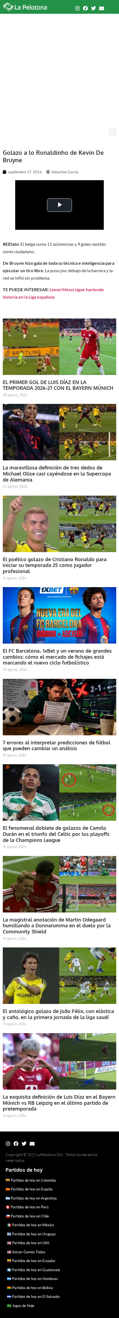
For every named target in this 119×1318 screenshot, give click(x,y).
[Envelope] (101, 8)
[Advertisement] (59, 66)
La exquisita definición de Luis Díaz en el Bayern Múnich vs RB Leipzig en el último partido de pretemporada (59, 1103)
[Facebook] (85, 8)
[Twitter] (93, 8)
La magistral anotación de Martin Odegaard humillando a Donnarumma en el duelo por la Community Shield (57, 926)
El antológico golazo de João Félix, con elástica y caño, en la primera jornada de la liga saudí (58, 1014)
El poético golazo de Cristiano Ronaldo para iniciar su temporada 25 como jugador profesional (55, 565)
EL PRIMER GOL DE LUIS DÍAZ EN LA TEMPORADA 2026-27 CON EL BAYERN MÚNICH (58, 385)
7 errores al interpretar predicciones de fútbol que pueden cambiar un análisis (56, 745)
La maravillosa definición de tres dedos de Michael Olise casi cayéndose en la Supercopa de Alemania (57, 473)
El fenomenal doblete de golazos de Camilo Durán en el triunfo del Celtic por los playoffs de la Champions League (56, 834)
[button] (112, 132)
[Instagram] (77, 8)
